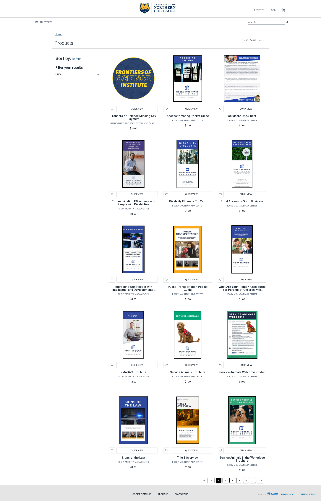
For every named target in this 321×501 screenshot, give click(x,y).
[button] (78, 74)
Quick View (137, 109)
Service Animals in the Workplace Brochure (242, 459)
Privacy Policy (287, 494)
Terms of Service (307, 494)
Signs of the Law (133, 457)
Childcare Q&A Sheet (242, 116)
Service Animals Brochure (187, 372)
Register (259, 10)
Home (58, 34)
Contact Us (181, 494)
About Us (163, 494)
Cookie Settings (141, 494)
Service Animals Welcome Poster (242, 372)
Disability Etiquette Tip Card (187, 201)
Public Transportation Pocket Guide (187, 288)
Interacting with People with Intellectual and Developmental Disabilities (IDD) (133, 290)
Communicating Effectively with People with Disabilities (133, 203)
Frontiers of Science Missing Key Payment (133, 117)
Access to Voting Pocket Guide (188, 116)
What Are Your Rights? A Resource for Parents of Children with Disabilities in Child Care (242, 290)
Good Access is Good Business (242, 201)
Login (273, 10)
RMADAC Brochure (133, 372)
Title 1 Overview (187, 457)
